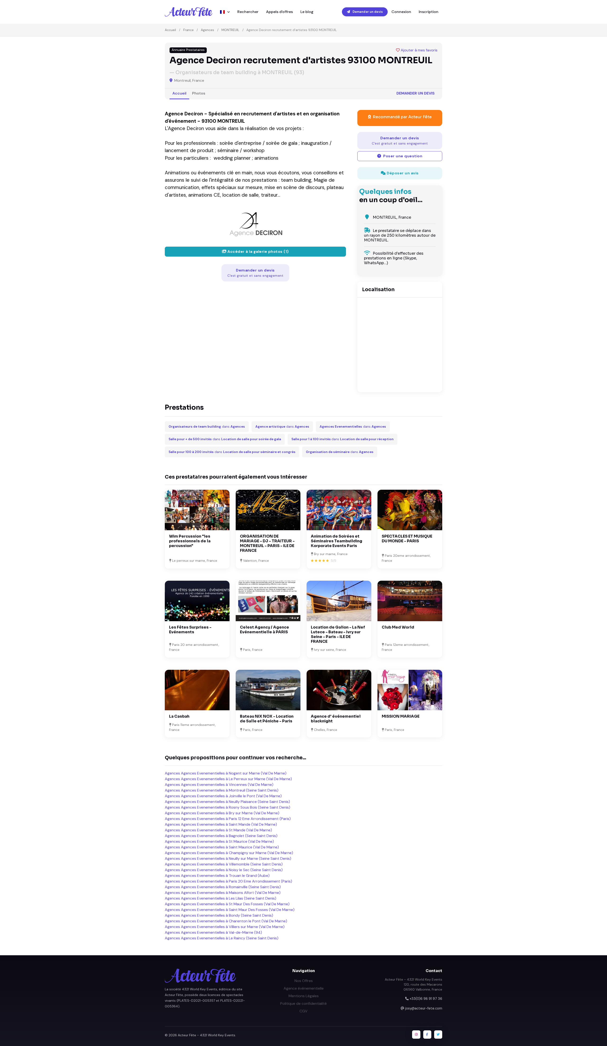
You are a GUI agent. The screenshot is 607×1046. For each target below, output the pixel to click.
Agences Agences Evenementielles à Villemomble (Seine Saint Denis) (224, 864)
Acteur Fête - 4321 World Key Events (206, 1035)
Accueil (170, 30)
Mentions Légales (304, 995)
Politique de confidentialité (303, 1003)
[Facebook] (427, 1034)
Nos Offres (303, 980)
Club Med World (398, 627)
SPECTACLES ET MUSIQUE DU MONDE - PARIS (407, 538)
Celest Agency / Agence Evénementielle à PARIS (264, 629)
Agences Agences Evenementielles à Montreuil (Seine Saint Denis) (221, 790)
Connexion (401, 11)
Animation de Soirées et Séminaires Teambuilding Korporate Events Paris (336, 541)
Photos (198, 93)
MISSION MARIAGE (400, 716)
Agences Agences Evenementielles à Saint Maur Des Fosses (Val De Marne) (229, 909)
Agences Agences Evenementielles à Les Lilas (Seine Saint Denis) (220, 898)
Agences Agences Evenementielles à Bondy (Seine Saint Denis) (219, 915)
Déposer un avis (402, 173)
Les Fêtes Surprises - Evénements (190, 629)
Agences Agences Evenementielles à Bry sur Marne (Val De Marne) (222, 813)
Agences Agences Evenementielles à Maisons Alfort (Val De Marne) (223, 892)
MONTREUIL (230, 30)
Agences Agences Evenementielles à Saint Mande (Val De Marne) (221, 824)
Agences (207, 30)
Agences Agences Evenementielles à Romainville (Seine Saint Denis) (223, 886)
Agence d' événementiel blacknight (336, 719)
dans (207, 427)
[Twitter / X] (438, 1034)
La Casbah (179, 716)
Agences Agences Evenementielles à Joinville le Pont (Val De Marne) (223, 795)
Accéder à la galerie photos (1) (257, 251)
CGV (303, 1011)
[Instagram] (416, 1034)
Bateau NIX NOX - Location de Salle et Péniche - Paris (267, 719)
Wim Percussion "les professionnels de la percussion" (190, 541)
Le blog (306, 11)
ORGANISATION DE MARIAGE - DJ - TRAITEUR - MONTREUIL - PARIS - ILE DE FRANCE (267, 543)
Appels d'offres (279, 11)
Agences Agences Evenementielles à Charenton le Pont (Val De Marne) (226, 921)
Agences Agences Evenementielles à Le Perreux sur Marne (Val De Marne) (228, 778)
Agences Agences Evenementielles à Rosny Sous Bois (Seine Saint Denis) (227, 807)
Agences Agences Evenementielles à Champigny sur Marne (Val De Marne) (229, 852)
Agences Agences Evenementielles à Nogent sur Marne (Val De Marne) (225, 773)
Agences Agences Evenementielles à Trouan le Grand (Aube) (217, 875)
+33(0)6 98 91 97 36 (425, 998)
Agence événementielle (304, 988)
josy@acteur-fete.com (423, 1008)
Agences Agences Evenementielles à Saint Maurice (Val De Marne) (222, 847)
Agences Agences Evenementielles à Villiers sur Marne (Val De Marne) (225, 926)
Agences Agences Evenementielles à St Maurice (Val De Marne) (219, 841)
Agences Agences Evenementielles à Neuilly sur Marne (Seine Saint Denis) (228, 858)
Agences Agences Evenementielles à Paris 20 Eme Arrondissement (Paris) (228, 881)
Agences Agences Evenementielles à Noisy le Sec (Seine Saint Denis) (224, 869)
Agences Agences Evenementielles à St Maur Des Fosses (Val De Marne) (227, 903)
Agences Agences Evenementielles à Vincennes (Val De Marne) (219, 784)
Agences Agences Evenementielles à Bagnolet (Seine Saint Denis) (221, 835)
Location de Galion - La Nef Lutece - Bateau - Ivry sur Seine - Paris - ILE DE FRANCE (338, 634)
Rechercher (247, 11)
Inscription (428, 11)
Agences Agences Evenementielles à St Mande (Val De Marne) (218, 830)
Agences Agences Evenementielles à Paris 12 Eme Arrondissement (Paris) (228, 818)
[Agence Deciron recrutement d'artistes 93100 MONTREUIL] (255, 222)
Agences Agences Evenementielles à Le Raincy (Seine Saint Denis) (221, 938)
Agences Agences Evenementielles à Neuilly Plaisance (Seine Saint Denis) (227, 801)
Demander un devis (367, 12)
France (188, 30)
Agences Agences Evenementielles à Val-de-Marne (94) (213, 932)
